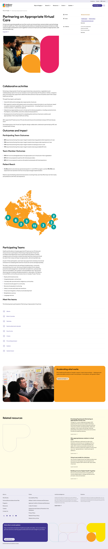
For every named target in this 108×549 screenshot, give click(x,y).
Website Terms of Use (34, 518)
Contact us (92, 1)
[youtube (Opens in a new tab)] (16, 515)
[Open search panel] (104, 5)
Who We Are (5, 497)
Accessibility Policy (33, 497)
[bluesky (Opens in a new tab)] (10, 515)
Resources (5, 505)
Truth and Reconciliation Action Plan (11, 500)
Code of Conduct (33, 505)
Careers (97, 1)
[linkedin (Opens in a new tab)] (4, 515)
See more (83, 22)
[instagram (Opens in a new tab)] (13, 515)
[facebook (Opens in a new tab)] (7, 515)
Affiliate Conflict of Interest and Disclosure (39, 500)
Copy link (5, 31)
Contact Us (5, 511)
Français (103, 1)
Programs (5, 503)
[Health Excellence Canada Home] (7, 5)
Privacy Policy (32, 513)
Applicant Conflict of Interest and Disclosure (39, 503)
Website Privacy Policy (34, 515)
